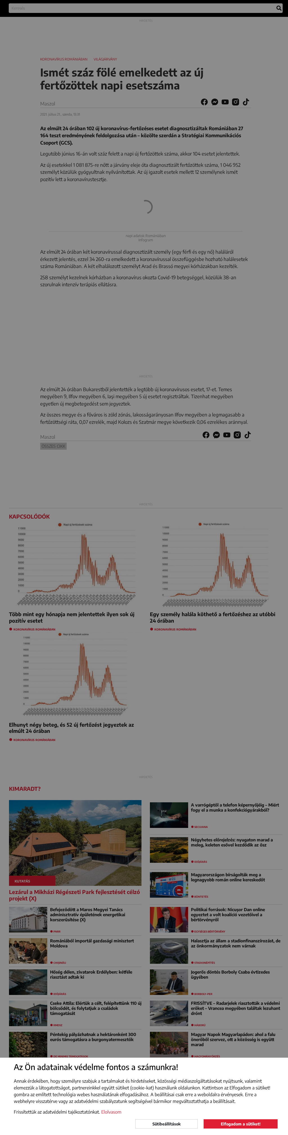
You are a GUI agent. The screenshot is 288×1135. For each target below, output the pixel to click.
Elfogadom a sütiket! (240, 1124)
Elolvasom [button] (111, 1112)
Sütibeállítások (166, 1124)
